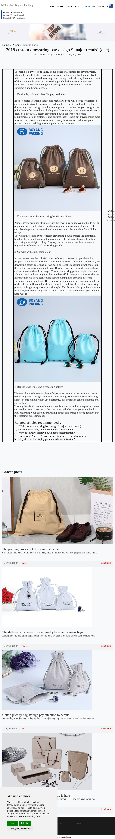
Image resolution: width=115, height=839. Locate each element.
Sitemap (79, 823)
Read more (106, 563)
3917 (24, 728)
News (16, 44)
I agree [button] (13, 823)
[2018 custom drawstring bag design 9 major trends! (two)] (99, 454)
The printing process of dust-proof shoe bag (31, 549)
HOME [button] (52, 6)
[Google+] (102, 59)
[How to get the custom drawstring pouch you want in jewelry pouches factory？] (107, 454)
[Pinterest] (96, 59)
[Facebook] (78, 59)
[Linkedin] (90, 59)
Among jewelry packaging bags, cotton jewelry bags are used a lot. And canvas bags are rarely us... (49, 635)
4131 (24, 646)
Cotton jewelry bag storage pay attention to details (35, 715)
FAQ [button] (93, 6)
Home (5, 44)
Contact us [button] (103, 6)
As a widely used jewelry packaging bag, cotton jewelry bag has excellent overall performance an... (49, 718)
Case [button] (80, 6)
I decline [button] (25, 823)
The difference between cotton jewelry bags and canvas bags (42, 632)
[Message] (107, 59)
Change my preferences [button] (20, 829)
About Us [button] (72, 6)
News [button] (87, 6)
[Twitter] (84, 59)
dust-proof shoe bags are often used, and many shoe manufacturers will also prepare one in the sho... (49, 552)
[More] (72, 59)
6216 (24, 563)
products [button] (61, 6)
